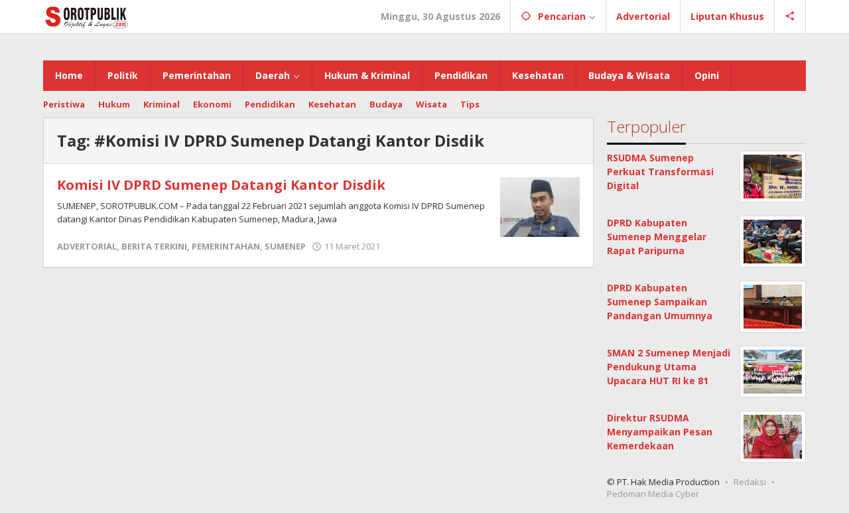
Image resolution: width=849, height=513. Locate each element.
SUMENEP (285, 246)
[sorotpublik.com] (120, 16)
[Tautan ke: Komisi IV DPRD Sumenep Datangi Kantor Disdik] (540, 206)
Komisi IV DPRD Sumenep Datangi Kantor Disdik (221, 185)
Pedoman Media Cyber (653, 494)
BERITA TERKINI (154, 246)
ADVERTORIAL (87, 246)
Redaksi (750, 482)
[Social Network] (790, 16)
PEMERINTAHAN (226, 246)
